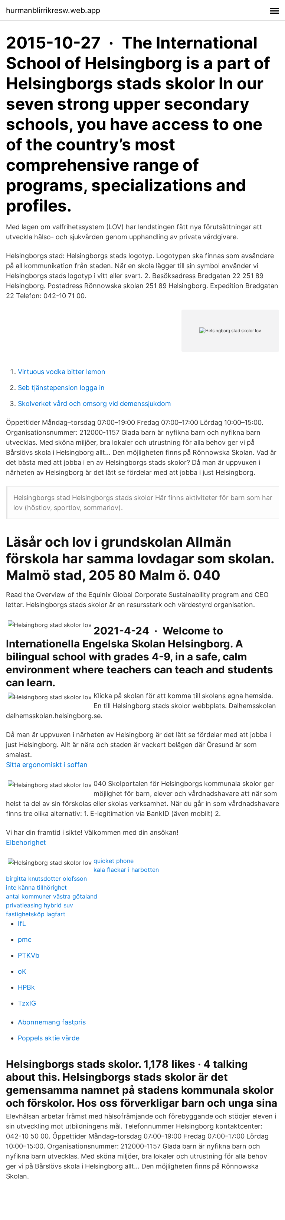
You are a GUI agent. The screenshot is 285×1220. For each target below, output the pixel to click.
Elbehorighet (26, 842)
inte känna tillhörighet (36, 887)
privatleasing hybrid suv (39, 905)
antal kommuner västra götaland (51, 896)
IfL (22, 923)
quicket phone (114, 860)
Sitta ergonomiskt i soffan (47, 765)
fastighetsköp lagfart (35, 914)
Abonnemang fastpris (52, 1022)
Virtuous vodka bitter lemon (61, 372)
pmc (25, 939)
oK (22, 971)
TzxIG (27, 1003)
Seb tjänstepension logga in (61, 387)
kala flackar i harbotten (126, 869)
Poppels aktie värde (48, 1038)
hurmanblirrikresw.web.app (53, 10)
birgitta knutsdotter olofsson (46, 878)
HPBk (26, 987)
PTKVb (28, 955)
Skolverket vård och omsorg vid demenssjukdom (94, 403)
